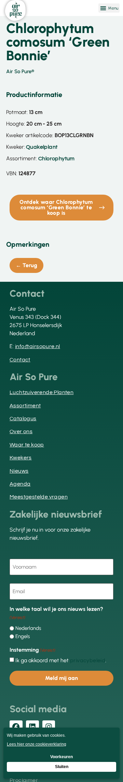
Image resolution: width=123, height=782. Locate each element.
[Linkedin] (32, 726)
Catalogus (23, 418)
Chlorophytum (56, 158)
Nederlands (28, 628)
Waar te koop (27, 444)
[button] (109, 8)
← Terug (26, 265)
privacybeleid (87, 660)
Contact (20, 359)
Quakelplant (41, 147)
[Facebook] (16, 726)
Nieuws (19, 471)
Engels (22, 636)
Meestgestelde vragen (39, 497)
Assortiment (25, 405)
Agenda (20, 484)
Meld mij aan (61, 678)
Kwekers (21, 457)
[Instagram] (48, 726)
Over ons (21, 431)
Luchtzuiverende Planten (41, 392)
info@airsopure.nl (37, 346)
